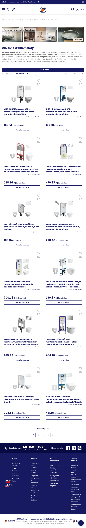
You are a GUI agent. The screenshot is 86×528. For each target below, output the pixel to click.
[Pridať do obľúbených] (38, 81)
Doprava (34, 475)
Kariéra (14, 481)
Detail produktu (22, 130)
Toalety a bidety (31, 19)
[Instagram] (74, 448)
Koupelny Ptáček (74, 466)
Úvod (4, 19)
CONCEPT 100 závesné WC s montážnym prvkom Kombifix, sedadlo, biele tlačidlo (19, 284)
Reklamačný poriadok (76, 500)
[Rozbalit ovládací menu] (81, 523)
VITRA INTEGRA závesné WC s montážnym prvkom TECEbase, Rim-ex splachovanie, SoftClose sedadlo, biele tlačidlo (21, 169)
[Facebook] (68, 448)
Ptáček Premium (15, 474)
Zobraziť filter (43, 70)
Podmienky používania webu (75, 489)
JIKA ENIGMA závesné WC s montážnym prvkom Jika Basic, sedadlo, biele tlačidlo (19, 112)
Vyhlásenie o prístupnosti (76, 496)
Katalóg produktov (16, 19)
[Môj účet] (77, 9)
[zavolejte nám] (9, 9)
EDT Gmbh (75, 485)
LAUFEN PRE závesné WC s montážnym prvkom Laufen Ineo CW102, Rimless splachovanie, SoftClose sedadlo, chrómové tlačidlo (61, 342)
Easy (39, 232)
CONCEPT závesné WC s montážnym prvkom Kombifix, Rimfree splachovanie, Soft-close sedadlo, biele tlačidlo (63, 169)
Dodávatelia (54, 480)
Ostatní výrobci (35, 117)
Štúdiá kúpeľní (53, 469)
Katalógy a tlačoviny (34, 497)
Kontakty (15, 478)
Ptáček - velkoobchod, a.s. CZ (76, 472)
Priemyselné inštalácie (54, 477)
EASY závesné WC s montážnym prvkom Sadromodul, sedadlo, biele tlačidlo (21, 399)
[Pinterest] (79, 448)
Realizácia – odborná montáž (35, 481)
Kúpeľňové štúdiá (16, 464)
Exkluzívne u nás (35, 491)
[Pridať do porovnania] (38, 84)
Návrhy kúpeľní (34, 471)
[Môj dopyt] (82, 9)
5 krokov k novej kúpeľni (35, 465)
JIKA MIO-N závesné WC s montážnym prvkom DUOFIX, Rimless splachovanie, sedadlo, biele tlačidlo (64, 399)
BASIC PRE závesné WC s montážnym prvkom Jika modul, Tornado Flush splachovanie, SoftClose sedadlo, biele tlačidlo (63, 284)
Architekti (53, 473)
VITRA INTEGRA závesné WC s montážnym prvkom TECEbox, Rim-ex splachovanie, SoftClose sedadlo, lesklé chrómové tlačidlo (21, 342)
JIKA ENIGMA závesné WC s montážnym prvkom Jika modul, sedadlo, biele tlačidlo (61, 112)
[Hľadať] (72, 9)
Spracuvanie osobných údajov (76, 506)
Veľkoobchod (55, 465)
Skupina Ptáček (15, 469)
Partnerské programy (54, 484)
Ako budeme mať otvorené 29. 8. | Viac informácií (20, 2)
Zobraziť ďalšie (43, 429)
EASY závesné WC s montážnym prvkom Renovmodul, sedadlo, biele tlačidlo (21, 227)
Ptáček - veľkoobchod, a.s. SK (76, 479)
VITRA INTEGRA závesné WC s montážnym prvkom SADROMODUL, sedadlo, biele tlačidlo (63, 227)
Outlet (33, 488)
